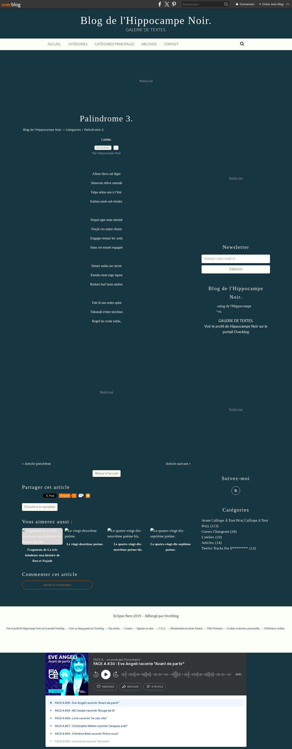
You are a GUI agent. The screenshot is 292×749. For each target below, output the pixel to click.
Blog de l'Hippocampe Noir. (146, 20)
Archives (148, 44)
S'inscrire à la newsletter (39, 507)
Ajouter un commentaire (57, 584)
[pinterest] (174, 4)
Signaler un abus (145, 628)
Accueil (54, 44)
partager (133, 686)
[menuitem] (54, 44)
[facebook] (159, 4)
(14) (212, 543)
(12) (229, 548)
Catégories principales (114, 44)
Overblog (171, 616)
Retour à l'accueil (106, 473)
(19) (212, 537)
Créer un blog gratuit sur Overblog (86, 628)
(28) (219, 532)
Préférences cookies (274, 628)
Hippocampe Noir (244, 326)
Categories (73, 130)
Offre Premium (215, 628)
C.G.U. (162, 628)
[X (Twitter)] (167, 4)
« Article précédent (36, 464)
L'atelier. (106, 139)
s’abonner (108, 686)
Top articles (114, 628)
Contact (171, 44)
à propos (157, 686)
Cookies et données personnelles (243, 628)
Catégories (77, 44)
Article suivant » (178, 464)
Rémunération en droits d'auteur (187, 628)
